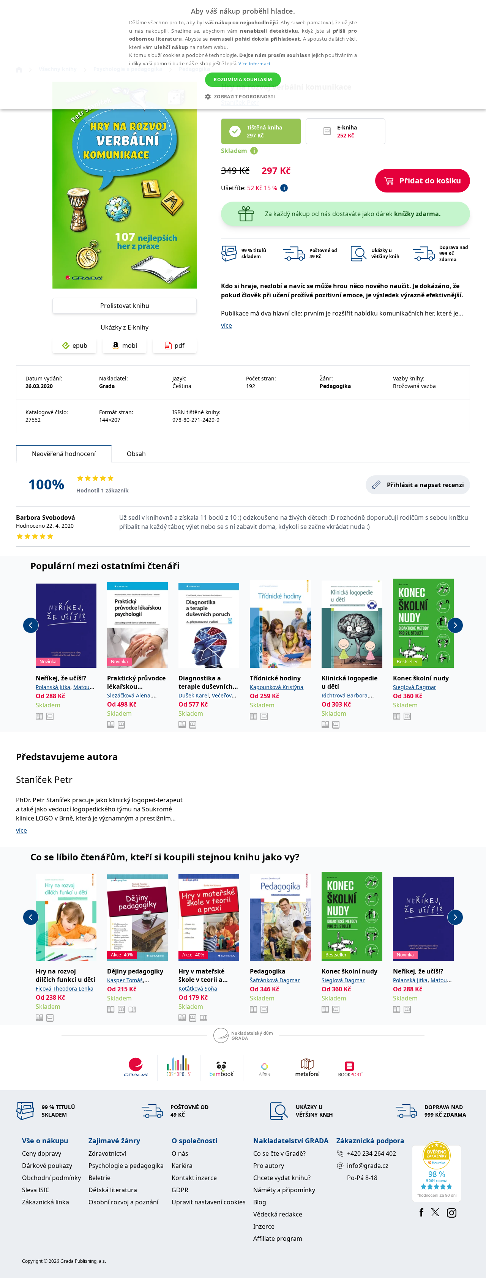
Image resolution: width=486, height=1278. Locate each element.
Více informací (254, 63)
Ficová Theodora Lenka (64, 988)
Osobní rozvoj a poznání (123, 1202)
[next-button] (455, 625)
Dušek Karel (193, 695)
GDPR (180, 1190)
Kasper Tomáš (125, 980)
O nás (180, 1153)
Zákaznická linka (45, 1202)
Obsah (136, 454)
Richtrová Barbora (345, 695)
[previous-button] (31, 625)
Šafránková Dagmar (275, 980)
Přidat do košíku (430, 180)
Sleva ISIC (35, 1190)
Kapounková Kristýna (276, 687)
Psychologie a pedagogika (126, 1165)
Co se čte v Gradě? (279, 1153)
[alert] (243, 54)
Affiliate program (277, 1238)
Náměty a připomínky (284, 1190)
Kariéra (182, 1165)
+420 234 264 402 (371, 1153)
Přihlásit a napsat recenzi (425, 485)
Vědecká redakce (277, 1214)
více (226, 325)
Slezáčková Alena (128, 695)
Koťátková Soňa (197, 988)
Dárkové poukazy (47, 1165)
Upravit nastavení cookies (209, 1202)
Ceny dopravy (41, 1153)
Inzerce (264, 1226)
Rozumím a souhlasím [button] (243, 79)
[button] (243, 96)
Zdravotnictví (107, 1153)
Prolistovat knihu (124, 305)
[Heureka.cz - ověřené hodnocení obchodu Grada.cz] (438, 1171)
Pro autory (268, 1165)
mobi (129, 345)
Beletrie (99, 1178)
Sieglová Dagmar (414, 687)
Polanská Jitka (53, 687)
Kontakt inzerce (194, 1178)
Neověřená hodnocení (64, 454)
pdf (180, 345)
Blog (259, 1202)
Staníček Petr (44, 779)
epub (80, 345)
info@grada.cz (367, 1165)
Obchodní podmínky (51, 1178)
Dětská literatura (112, 1190)
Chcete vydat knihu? (282, 1178)
